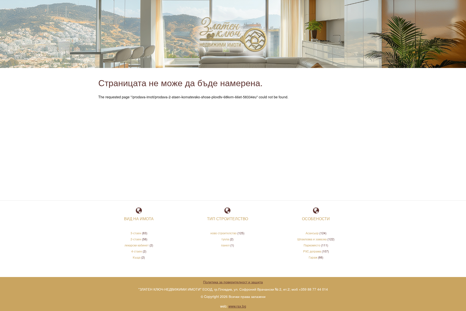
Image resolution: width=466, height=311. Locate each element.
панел (225, 245)
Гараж (313, 257)
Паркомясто (312, 245)
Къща (137, 257)
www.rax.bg (237, 306)
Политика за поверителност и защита (233, 281)
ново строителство (223, 233)
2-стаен (136, 239)
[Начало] (231, 35)
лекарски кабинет (137, 245)
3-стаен (136, 233)
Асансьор (312, 233)
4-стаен (136, 251)
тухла (225, 239)
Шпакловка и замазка (312, 239)
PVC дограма (312, 251)
